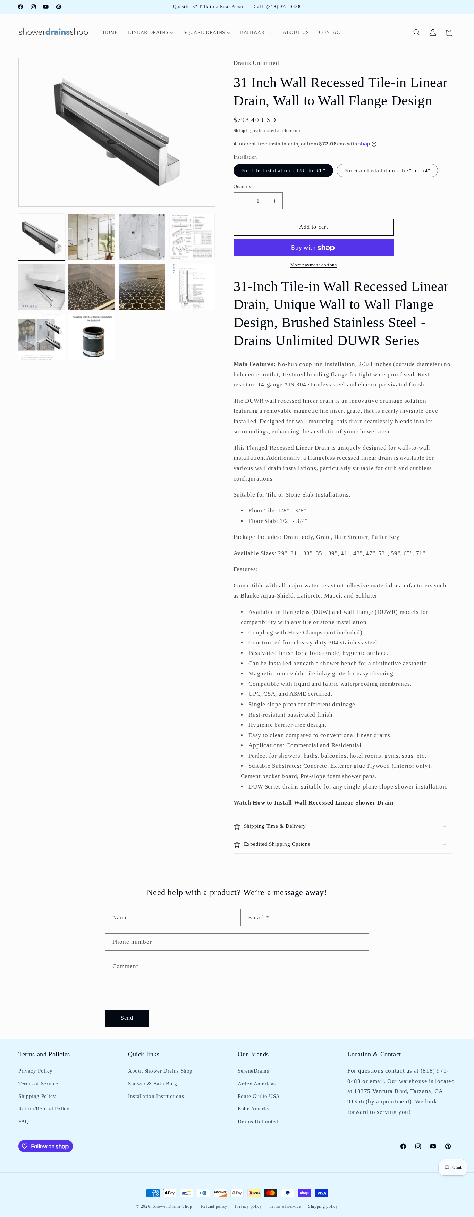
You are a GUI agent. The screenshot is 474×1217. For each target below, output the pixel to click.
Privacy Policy (35, 1071)
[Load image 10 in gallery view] (91, 337)
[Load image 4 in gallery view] (192, 237)
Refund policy (214, 1206)
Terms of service (285, 1206)
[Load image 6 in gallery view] (91, 287)
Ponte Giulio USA (259, 1096)
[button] (417, 33)
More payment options (313, 264)
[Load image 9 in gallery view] (41, 337)
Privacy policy (248, 1206)
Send (127, 1017)
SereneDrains (253, 1071)
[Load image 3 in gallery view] (142, 237)
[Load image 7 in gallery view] (142, 287)
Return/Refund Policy (44, 1108)
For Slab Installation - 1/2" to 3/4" (387, 170)
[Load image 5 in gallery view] (41, 287)
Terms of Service (38, 1083)
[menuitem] (110, 32)
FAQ (23, 1121)
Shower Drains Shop (172, 1206)
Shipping (243, 130)
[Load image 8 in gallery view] (192, 287)
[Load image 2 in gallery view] (91, 237)
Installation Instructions (156, 1096)
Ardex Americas (257, 1083)
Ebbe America (254, 1108)
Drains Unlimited (258, 1121)
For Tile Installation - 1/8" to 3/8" (283, 170)
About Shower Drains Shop (160, 1071)
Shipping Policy (37, 1096)
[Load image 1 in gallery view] (41, 237)
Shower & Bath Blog (152, 1083)
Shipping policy (323, 1206)
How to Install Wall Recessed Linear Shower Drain (323, 802)
